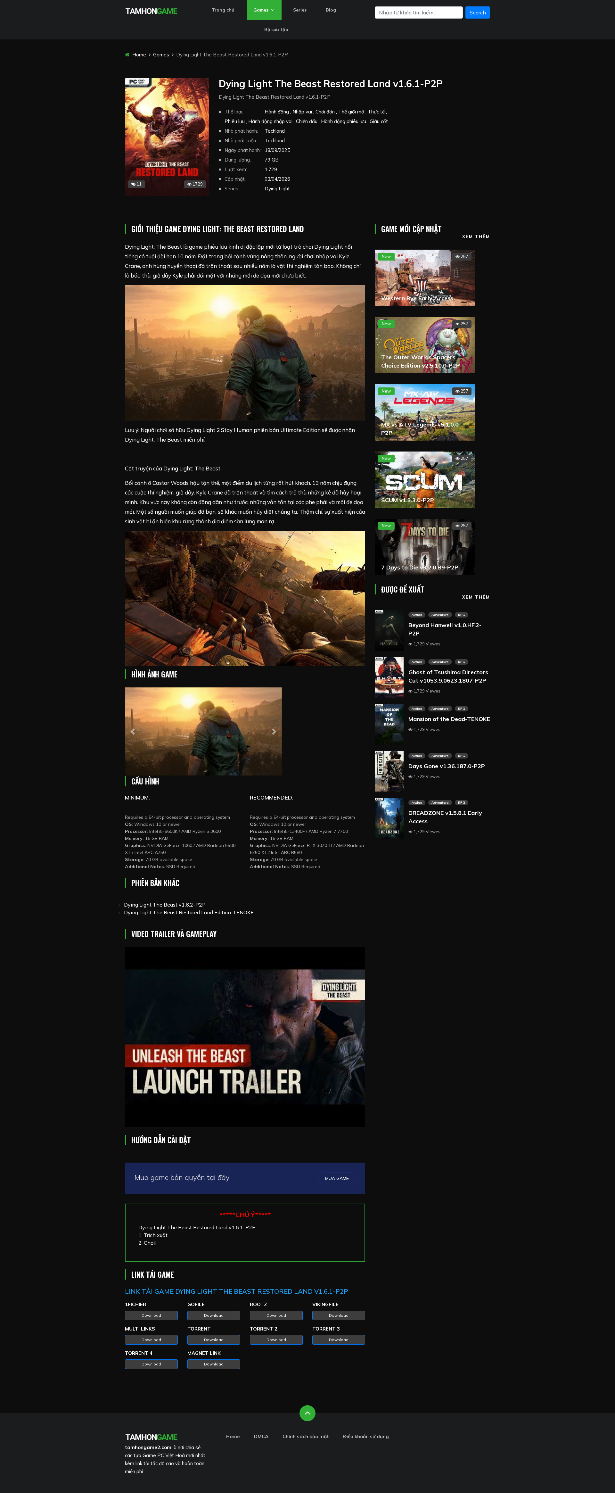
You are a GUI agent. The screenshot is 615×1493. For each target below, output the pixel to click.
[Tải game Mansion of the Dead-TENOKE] (389, 723)
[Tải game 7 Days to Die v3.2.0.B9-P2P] (425, 546)
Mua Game (337, 1178)
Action (417, 615)
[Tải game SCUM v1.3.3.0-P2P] (425, 479)
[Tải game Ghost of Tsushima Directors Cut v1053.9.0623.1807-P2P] (389, 677)
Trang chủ (223, 10)
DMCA (261, 1436)
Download (151, 1315)
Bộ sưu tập (276, 29)
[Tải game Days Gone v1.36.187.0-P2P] (389, 770)
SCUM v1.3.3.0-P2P (407, 500)
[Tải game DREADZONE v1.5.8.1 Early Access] (389, 818)
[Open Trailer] (245, 1037)
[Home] (151, 10)
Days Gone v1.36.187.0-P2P (446, 766)
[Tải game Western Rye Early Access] (425, 277)
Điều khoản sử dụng (366, 1436)
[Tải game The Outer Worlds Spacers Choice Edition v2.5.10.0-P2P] (425, 344)
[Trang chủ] (151, 1436)
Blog (331, 10)
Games (261, 10)
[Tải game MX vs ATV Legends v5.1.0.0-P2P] (425, 412)
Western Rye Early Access (417, 298)
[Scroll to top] (307, 1413)
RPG (461, 615)
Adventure (440, 615)
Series (300, 10)
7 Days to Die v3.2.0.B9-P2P (419, 567)
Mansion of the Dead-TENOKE (449, 719)
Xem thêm (476, 236)
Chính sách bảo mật (306, 1436)
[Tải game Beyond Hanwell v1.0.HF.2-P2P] (389, 629)
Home (138, 55)
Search (478, 12)
